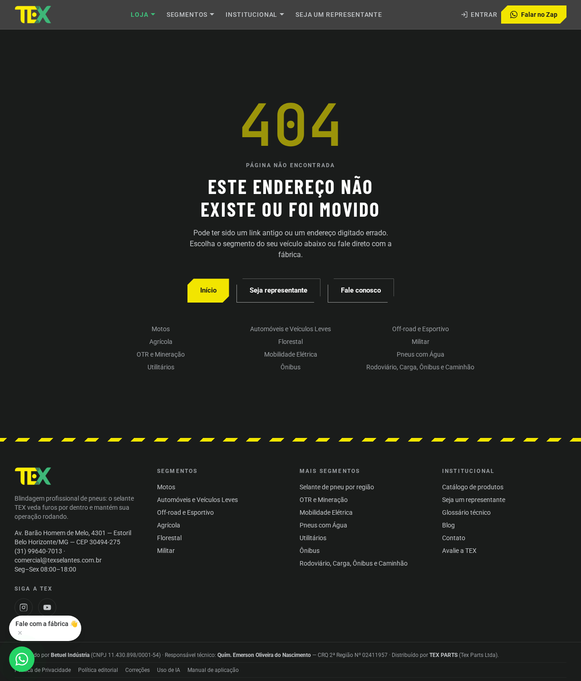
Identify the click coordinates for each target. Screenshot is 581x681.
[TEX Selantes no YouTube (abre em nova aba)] (47, 607)
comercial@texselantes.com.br (58, 560)
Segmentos (187, 14)
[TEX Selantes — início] (33, 476)
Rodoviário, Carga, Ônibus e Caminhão (420, 367)
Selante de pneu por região (337, 487)
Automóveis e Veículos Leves (290, 329)
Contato (453, 538)
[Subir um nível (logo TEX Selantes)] (33, 14)
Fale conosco (361, 290)
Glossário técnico (466, 512)
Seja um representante (338, 14)
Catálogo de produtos (472, 487)
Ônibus (290, 367)
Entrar (484, 14)
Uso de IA (168, 670)
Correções (137, 670)
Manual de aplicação (213, 670)
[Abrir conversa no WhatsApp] (21, 659)
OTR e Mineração (161, 354)
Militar (420, 341)
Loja (139, 14)
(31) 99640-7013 (38, 551)
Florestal (290, 341)
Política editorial (98, 670)
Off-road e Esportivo (420, 329)
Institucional (251, 14)
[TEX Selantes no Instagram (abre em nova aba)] (24, 607)
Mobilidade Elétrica (290, 354)
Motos (161, 329)
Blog (448, 525)
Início (208, 290)
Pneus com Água (420, 354)
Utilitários (161, 367)
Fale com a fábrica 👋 (46, 623)
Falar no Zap (539, 14)
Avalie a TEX (459, 550)
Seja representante (278, 290)
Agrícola (160, 341)
